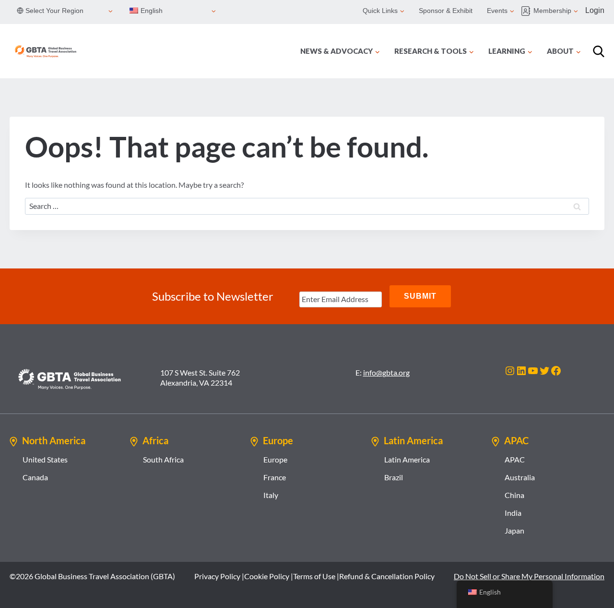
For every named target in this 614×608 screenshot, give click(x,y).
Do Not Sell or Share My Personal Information (529, 576)
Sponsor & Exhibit (445, 10)
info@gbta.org (386, 372)
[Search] (598, 51)
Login (594, 10)
